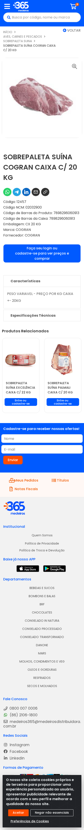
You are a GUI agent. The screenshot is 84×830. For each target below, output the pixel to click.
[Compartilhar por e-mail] (36, 192)
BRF (42, 604)
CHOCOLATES (42, 612)
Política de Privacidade (42, 543)
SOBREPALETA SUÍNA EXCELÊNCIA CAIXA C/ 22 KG (20, 387)
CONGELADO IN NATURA (42, 620)
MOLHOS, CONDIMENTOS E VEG (42, 661)
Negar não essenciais (52, 812)
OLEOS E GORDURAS (42, 669)
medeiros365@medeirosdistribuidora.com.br (42, 724)
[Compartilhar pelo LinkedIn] (26, 192)
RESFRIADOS (42, 678)
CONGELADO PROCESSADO (42, 629)
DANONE (42, 645)
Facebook (18, 751)
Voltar (73, 30)
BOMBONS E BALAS (42, 596)
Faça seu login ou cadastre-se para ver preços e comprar (42, 253)
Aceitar (18, 812)
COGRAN (23, 229)
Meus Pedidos (26, 480)
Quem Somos (42, 535)
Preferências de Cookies (30, 821)
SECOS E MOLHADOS (42, 686)
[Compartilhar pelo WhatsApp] (7, 192)
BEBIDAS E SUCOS (42, 588)
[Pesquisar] (8, 17)
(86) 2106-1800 (23, 715)
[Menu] (7, 6)
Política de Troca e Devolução (42, 550)
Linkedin (17, 758)
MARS (42, 653)
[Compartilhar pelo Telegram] (17, 192)
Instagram (19, 745)
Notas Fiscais (26, 488)
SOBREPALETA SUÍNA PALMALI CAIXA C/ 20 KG (60, 387)
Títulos (63, 480)
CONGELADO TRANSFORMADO (42, 637)
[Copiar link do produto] (45, 192)
